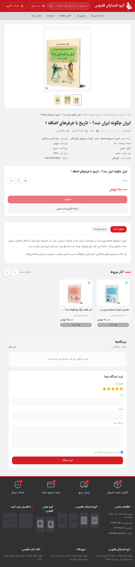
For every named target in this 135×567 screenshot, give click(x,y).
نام (122, 395)
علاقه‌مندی (60, 131)
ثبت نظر (12, 347)
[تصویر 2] (67, 100)
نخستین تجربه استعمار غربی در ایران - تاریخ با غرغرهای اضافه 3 (114, 310)
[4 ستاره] (108, 389)
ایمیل (120, 409)
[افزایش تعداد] (25, 181)
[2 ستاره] (117, 389)
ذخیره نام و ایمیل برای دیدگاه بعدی (106, 452)
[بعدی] (7, 272)
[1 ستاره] (121, 389)
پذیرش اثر (81, 16)
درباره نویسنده (99, 229)
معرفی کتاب (118, 229)
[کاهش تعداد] (11, 181)
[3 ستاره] (113, 389)
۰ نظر (92, 131)
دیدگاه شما (118, 423)
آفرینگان (115, 158)
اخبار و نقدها (65, 16)
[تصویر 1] (77, 100)
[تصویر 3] (57, 100)
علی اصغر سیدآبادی (50, 138)
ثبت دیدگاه (67, 460)
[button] (67, 59)
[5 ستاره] (104, 389)
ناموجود (67, 199)
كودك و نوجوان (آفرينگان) (114, 114)
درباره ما (50, 16)
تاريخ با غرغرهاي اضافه (92, 114)
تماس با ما (36, 16)
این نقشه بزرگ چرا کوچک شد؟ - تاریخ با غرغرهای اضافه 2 (77, 310)
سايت (96, 138)
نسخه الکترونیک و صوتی (67, 209)
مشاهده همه (25, 272)
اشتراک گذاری (78, 131)
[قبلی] (15, 272)
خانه (129, 114)
